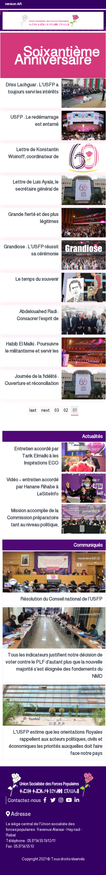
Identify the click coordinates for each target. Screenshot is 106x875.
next (45, 410)
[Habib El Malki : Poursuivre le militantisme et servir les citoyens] (53, 352)
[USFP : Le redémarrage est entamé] (53, 125)
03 (56, 410)
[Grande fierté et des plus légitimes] (53, 222)
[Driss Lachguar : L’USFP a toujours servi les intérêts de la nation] (53, 93)
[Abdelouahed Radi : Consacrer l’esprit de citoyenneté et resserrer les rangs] (53, 320)
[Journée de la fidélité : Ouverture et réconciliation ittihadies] (53, 384)
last (33, 410)
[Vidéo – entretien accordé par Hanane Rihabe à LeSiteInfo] (54, 488)
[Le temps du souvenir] (53, 287)
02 (66, 410)
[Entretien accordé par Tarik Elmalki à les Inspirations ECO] (54, 457)
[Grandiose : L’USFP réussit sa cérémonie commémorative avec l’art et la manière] (53, 255)
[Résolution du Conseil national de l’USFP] (54, 578)
